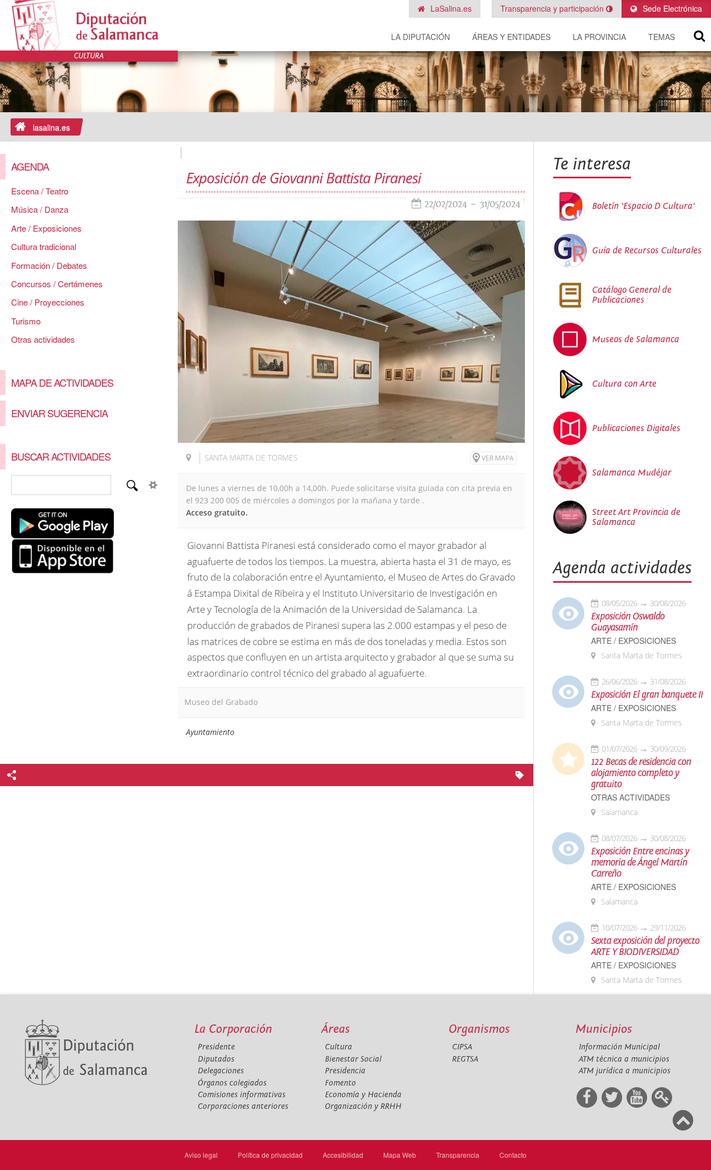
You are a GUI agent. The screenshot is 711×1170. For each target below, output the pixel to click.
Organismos (479, 1029)
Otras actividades (43, 339)
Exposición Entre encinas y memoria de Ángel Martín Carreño (640, 862)
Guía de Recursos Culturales (647, 251)
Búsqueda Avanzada (153, 485)
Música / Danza (39, 209)
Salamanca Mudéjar (632, 473)
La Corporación (233, 1029)
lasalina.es (51, 127)
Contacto (513, 1154)
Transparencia (457, 1154)
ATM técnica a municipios (624, 1059)
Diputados (216, 1059)
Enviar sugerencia (59, 413)
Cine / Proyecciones (47, 302)
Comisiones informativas (242, 1094)
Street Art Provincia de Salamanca (636, 517)
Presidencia (345, 1071)
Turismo (26, 321)
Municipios (603, 1029)
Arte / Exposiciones (46, 228)
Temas (661, 36)
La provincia (599, 36)
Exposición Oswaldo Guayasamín (627, 622)
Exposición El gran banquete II (647, 695)
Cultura (338, 1047)
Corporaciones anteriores (243, 1106)
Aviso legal (201, 1154)
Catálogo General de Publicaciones (632, 295)
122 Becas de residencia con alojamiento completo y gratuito (641, 773)
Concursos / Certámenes (57, 283)
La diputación (420, 36)
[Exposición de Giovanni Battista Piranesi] (351, 332)
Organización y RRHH (363, 1106)
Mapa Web (399, 1154)
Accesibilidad (343, 1154)
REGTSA (465, 1059)
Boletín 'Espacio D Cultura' (643, 206)
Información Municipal (619, 1047)
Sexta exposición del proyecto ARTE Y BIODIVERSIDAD (645, 947)
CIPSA (462, 1047)
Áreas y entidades (511, 36)
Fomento (340, 1083)
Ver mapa (498, 458)
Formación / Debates (49, 265)
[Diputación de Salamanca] (89, 25)
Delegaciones (221, 1071)
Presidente (216, 1047)
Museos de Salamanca (635, 339)
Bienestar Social (353, 1059)
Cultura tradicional (43, 246)
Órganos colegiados (232, 1083)
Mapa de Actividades (62, 382)
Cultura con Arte (624, 384)
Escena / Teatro (39, 191)
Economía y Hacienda (363, 1094)
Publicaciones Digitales (636, 428)
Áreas (336, 1029)
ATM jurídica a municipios (624, 1071)
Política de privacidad (270, 1154)
